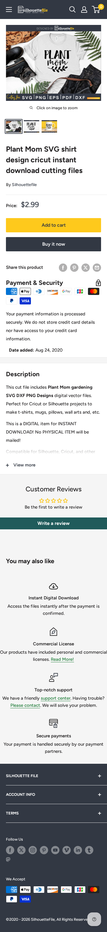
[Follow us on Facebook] (10, 850)
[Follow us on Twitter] (21, 850)
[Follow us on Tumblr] (89, 850)
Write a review (53, 523)
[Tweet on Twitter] (85, 267)
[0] (96, 9)
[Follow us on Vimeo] (66, 850)
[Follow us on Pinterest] (44, 850)
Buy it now (53, 244)
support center (55, 698)
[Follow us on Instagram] (33, 850)
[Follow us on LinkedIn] (78, 850)
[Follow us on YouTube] (55, 850)
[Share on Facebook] (63, 267)
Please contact (25, 705)
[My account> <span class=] (84, 9)
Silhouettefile (24, 184)
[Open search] (72, 9)
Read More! (62, 659)
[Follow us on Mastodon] (10, 861)
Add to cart (54, 225)
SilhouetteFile (43, 919)
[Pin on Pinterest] (74, 267)
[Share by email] (97, 267)
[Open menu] (9, 9)
